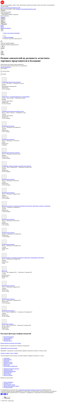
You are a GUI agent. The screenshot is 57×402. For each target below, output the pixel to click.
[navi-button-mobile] (2, 30)
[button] (2, 25)
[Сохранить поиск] (2, 52)
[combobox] (7, 43)
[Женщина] (4, 109)
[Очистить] (3, 46)
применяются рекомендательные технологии (30, 390)
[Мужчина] (4, 79)
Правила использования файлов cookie (26, 9)
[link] (3, 22)
